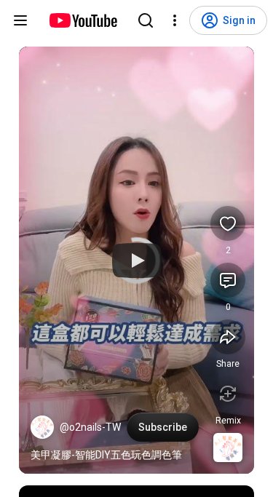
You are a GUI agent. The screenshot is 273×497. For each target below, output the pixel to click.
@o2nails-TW (90, 427)
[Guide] (20, 20)
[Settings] (174, 20)
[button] (42, 427)
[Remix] (227, 393)
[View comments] (227, 280)
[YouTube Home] (82, 20)
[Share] (227, 336)
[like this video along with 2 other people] (227, 223)
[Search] (145, 20)
